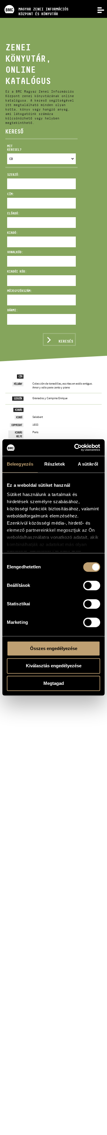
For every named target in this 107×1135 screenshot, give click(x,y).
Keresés (66, 341)
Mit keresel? (14, 148)
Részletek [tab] (54, 464)
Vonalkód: (15, 252)
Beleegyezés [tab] (20, 464)
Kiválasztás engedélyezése (53, 665)
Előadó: (13, 213)
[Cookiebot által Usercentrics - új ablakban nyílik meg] (75, 447)
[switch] (91, 585)
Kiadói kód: (17, 271)
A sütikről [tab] (88, 464)
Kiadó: (12, 233)
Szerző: (13, 174)
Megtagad (53, 683)
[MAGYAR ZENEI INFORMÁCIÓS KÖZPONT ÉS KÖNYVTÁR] (34, 1)
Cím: (10, 194)
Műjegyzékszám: (18, 291)
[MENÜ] (97, 9)
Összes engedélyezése (53, 648)
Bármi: (12, 310)
